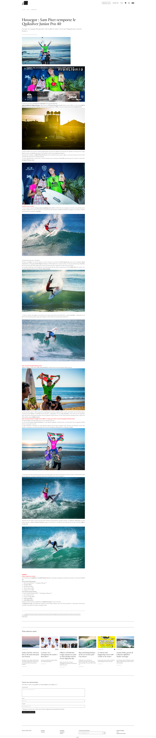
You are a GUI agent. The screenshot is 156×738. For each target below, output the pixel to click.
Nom (23, 698)
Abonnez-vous (106, 3)
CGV (118, 732)
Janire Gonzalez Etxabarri (51, 614)
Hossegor (41, 614)
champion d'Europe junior (31, 614)
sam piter (24, 616)
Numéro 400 (115, 3)
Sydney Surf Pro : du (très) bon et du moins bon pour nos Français (30, 654)
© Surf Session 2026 (26, 730)
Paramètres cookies (121, 733)
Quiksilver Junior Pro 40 (64, 614)
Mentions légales (120, 730)
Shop (121, 3)
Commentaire (25, 687)
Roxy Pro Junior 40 (75, 614)
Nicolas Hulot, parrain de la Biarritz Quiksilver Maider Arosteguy (125, 654)
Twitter (61, 733)
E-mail (23, 703)
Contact (43, 732)
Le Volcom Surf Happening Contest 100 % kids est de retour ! (105, 654)
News (28, 9)
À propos (43, 730)
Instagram (62, 730)
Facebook (62, 732)
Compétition (34, 9)
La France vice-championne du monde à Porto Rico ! (49, 654)
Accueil (24, 9)
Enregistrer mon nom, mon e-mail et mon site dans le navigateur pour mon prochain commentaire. (44, 709)
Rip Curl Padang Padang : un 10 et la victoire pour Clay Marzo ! (87, 654)
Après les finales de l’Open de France (31, 105)
